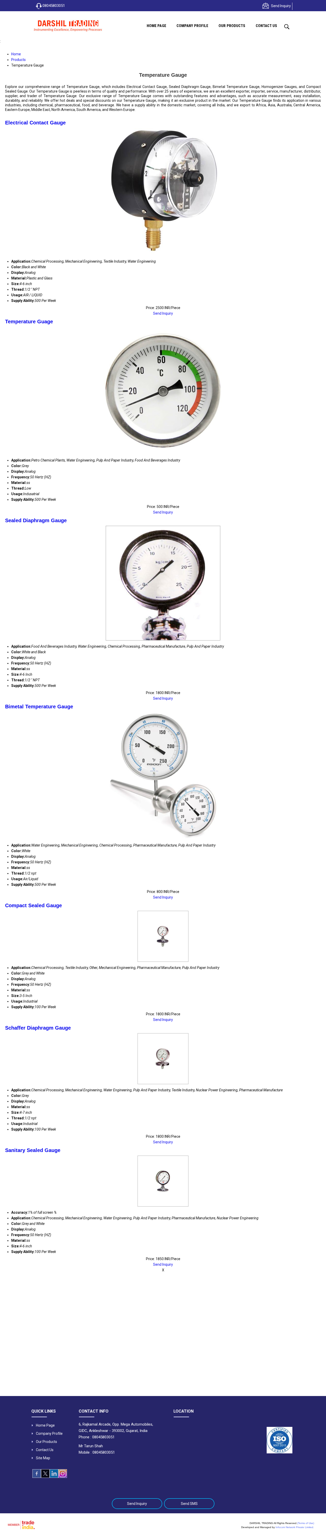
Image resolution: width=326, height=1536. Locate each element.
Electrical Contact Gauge (35, 122)
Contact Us (266, 25)
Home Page (156, 25)
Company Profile (192, 25)
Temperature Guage (29, 321)
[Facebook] (36, 1477)
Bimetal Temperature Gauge (39, 706)
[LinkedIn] (54, 1477)
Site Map (43, 1458)
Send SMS (189, 1504)
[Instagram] (62, 1477)
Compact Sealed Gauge (33, 905)
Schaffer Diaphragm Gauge (38, 1028)
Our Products (232, 25)
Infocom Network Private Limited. (295, 1527)
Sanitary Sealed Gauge (32, 1150)
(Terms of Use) (305, 1523)
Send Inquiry (281, 6)
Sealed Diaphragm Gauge (36, 520)
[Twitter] (45, 1477)
